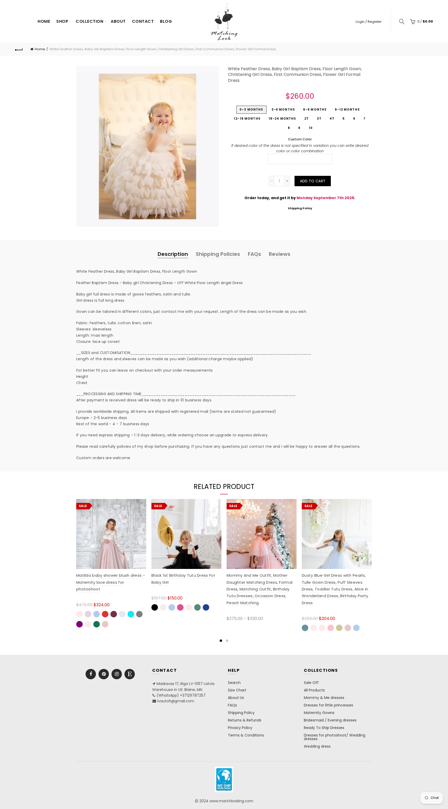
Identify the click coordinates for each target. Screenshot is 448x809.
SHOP (62, 21)
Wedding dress (317, 746)
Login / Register (369, 21)
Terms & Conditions (246, 735)
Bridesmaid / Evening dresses (330, 720)
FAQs (254, 254)
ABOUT (118, 21)
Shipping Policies (218, 254)
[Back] (18, 49)
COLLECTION (89, 21)
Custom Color (300, 139)
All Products (314, 690)
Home (44, 21)
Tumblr (129, 674)
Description (173, 254)
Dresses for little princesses (328, 705)
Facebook (91, 674)
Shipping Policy (300, 208)
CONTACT (143, 21)
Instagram (116, 674)
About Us (236, 697)
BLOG (166, 21)
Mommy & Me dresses (324, 697)
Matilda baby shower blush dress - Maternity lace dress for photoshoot (110, 582)
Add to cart (312, 181)
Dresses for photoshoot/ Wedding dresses (334, 737)
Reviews (279, 254)
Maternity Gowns (319, 712)
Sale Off (311, 682)
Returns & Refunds (244, 720)
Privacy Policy (240, 727)
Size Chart (237, 690)
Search (234, 682)
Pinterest (104, 674)
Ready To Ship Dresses (324, 727)
